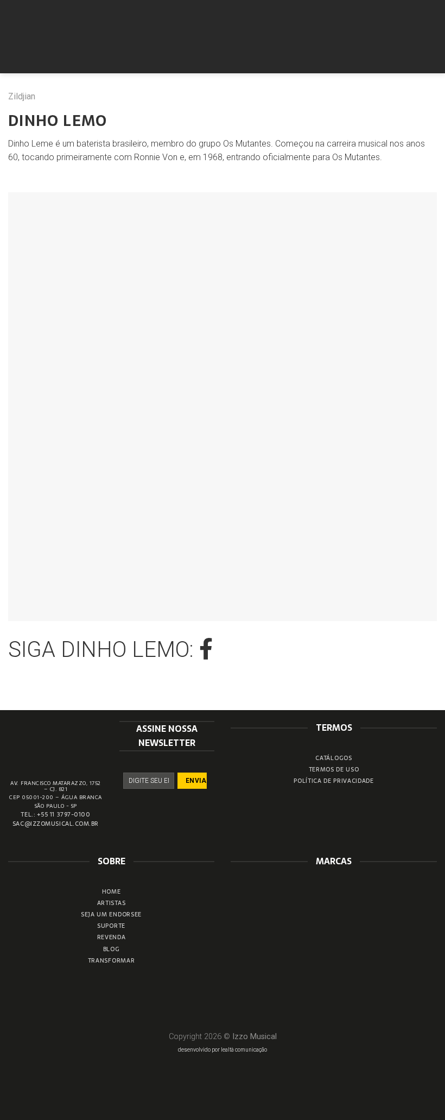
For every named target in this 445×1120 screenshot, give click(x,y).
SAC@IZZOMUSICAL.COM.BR (55, 823)
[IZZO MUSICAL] (223, 36)
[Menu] (430, 36)
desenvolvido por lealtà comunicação (222, 1050)
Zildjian (21, 96)
